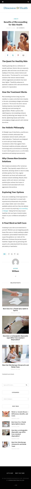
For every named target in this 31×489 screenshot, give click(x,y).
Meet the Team (19, 473)
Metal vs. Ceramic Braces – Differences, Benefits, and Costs (20, 414)
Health (16, 18)
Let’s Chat (10, 473)
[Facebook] (7, 55)
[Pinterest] (18, 55)
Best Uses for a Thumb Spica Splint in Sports (15, 309)
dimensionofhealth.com (16, 480)
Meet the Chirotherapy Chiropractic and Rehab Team (15, 366)
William (15, 271)
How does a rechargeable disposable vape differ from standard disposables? (15, 338)
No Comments (20, 28)
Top (16, 485)
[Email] (23, 55)
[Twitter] (13, 55)
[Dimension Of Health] (15, 8)
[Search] (28, 2)
